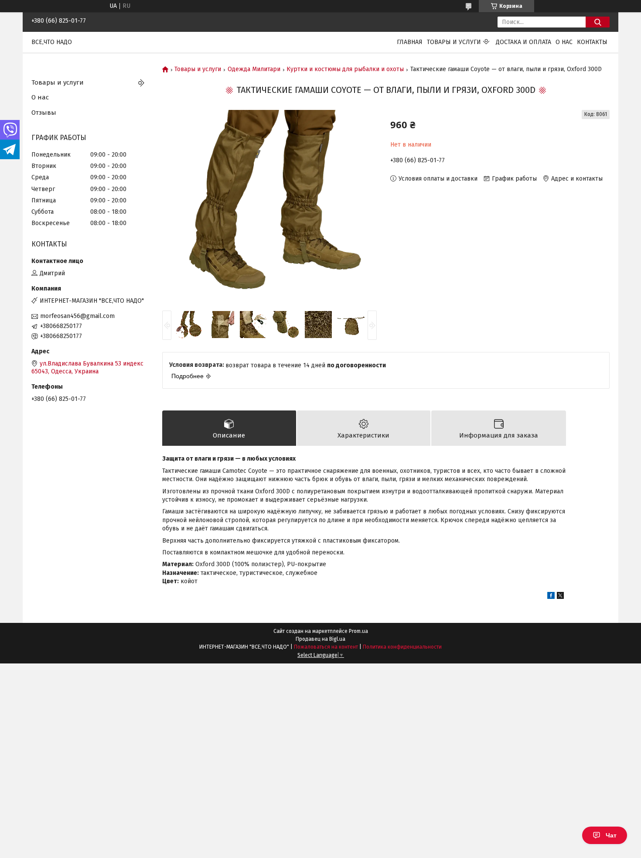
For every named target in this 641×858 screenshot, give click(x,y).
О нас (564, 42)
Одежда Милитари (254, 69)
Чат (611, 835)
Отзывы (43, 112)
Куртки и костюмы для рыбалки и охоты (345, 69)
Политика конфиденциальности (402, 647)
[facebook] (551, 597)
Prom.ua (358, 631)
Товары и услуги (454, 42)
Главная (410, 42)
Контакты (592, 42)
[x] (560, 597)
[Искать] (598, 22)
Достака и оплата (523, 42)
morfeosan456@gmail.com (77, 316)
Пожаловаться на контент (326, 647)
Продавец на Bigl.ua (320, 639)
